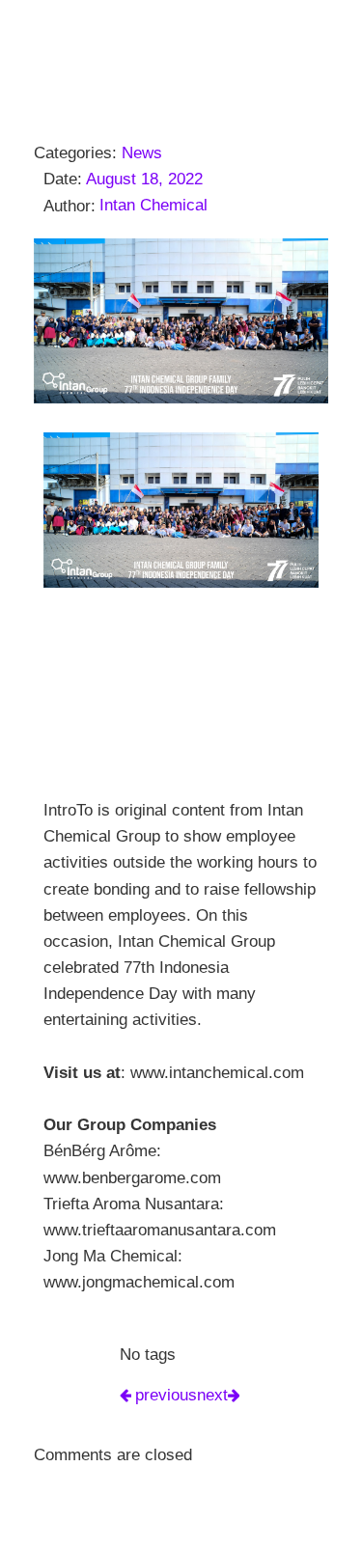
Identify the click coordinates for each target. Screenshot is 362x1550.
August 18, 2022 (144, 179)
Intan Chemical (153, 205)
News (142, 153)
